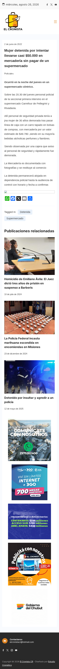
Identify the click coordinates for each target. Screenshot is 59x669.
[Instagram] (12, 650)
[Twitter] (51, 5)
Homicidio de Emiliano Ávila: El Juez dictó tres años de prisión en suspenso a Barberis (29, 283)
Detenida (25, 212)
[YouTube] (56, 5)
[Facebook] (47, 5)
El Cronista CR (26, 661)
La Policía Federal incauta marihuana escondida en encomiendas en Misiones (22, 343)
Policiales (9, 73)
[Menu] (55, 21)
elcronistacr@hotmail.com (22, 642)
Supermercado (14, 218)
